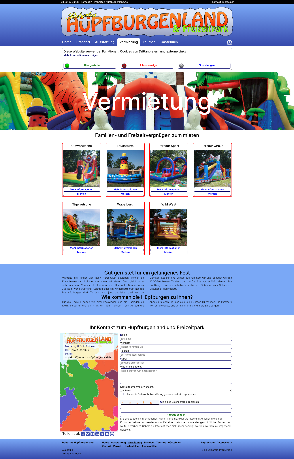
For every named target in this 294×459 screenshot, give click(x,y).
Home (67, 42)
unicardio (213, 449)
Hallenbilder (132, 446)
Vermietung (128, 42)
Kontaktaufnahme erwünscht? (137, 386)
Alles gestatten (92, 65)
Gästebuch (169, 42)
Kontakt (216, 1)
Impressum (228, 1)
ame (123, 334)
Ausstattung (105, 42)
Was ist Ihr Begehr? (131, 366)
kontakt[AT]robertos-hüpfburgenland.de (104, 1)
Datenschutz (224, 442)
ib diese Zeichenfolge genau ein (179, 401)
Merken (81, 193)
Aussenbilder (150, 446)
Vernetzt (118, 446)
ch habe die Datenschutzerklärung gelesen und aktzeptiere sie (159, 394)
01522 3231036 (69, 1)
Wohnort (125, 342)
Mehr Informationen (81, 189)
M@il (123, 358)
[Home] (147, 21)
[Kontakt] (229, 42)
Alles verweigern (149, 65)
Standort (83, 42)
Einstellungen (207, 65)
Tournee (149, 42)
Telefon (124, 350)
